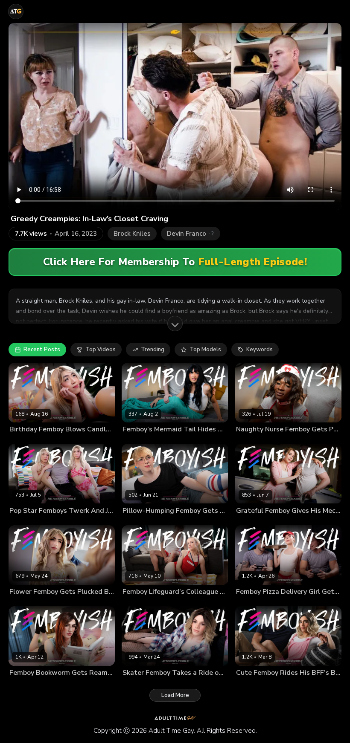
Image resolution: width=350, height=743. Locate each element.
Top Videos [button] (100, 349)
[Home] (16, 11)
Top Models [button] (205, 349)
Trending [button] (152, 349)
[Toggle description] (175, 323)
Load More (175, 695)
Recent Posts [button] (41, 349)
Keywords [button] (259, 349)
